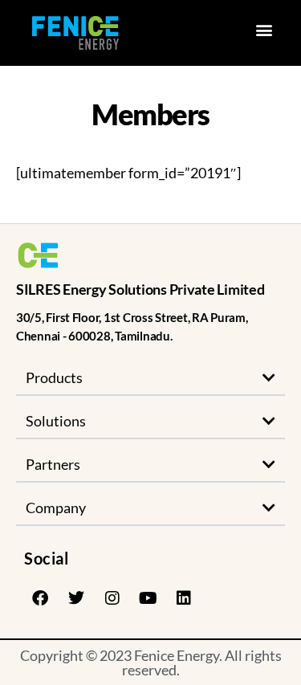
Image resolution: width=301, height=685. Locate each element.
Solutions (56, 421)
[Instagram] (112, 598)
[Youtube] (148, 598)
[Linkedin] (184, 598)
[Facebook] (40, 598)
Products (54, 377)
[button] (263, 29)
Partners (53, 464)
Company (56, 507)
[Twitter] (76, 598)
